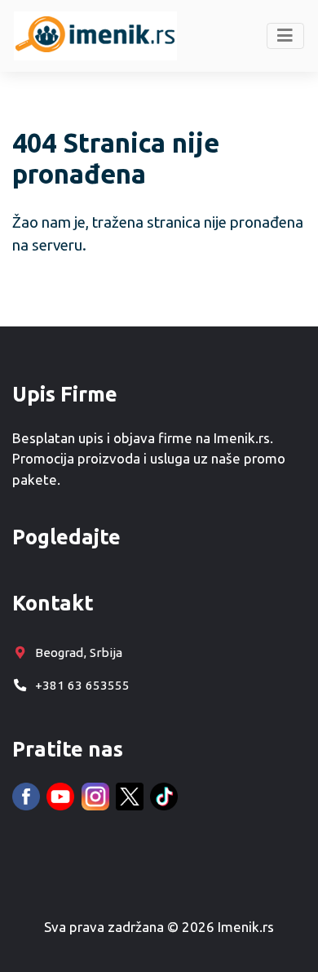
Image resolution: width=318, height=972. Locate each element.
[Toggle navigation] (286, 36)
